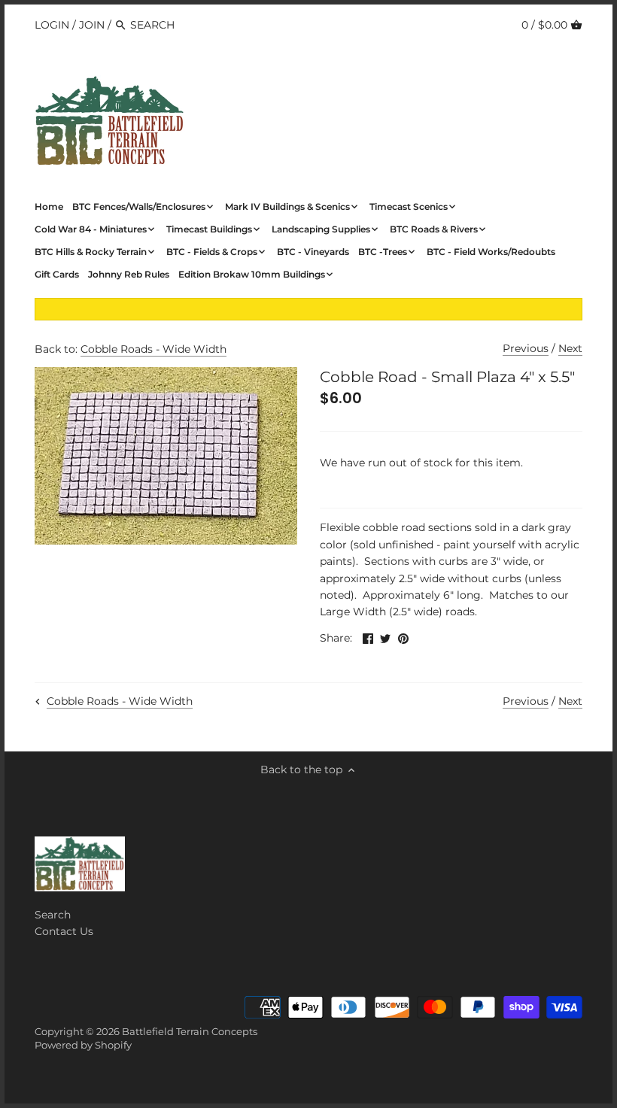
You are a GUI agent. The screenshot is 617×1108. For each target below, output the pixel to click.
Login (52, 25)
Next (570, 348)
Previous (526, 348)
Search (53, 914)
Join (92, 25)
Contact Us (64, 931)
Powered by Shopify (83, 1045)
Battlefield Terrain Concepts (189, 1031)
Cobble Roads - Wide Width (153, 349)
